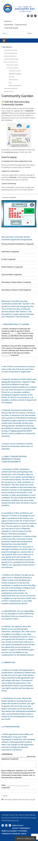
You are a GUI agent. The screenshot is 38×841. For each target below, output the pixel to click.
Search (29, 33)
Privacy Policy (17, 825)
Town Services (6, 47)
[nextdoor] (28, 16)
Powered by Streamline (10, 834)
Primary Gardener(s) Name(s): (17, 244)
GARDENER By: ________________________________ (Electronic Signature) (18, 756)
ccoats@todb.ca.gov (10, 152)
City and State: (11, 275)
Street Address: (12, 267)
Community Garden (15, 74)
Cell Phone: (10, 252)
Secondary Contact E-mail (16, 290)
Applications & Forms (10, 50)
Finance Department (10, 56)
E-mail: (8, 259)
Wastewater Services (11, 88)
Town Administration (10, 53)
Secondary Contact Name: (16, 282)
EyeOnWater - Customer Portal (15, 25)
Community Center (15, 71)
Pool (10, 82)
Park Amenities (13, 79)
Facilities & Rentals (12, 68)
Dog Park (11, 76)
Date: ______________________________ (15, 786)
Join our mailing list (25, 838)
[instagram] (31, 16)
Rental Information (15, 85)
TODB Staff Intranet (11, 28)
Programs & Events (12, 65)
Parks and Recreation (11, 62)
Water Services (9, 91)
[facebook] (35, 16)
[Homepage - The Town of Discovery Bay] (19, 8)
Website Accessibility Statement (14, 831)
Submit (5, 796)
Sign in (23, 834)
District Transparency (21, 828)
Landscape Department (11, 59)
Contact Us (8, 21)
